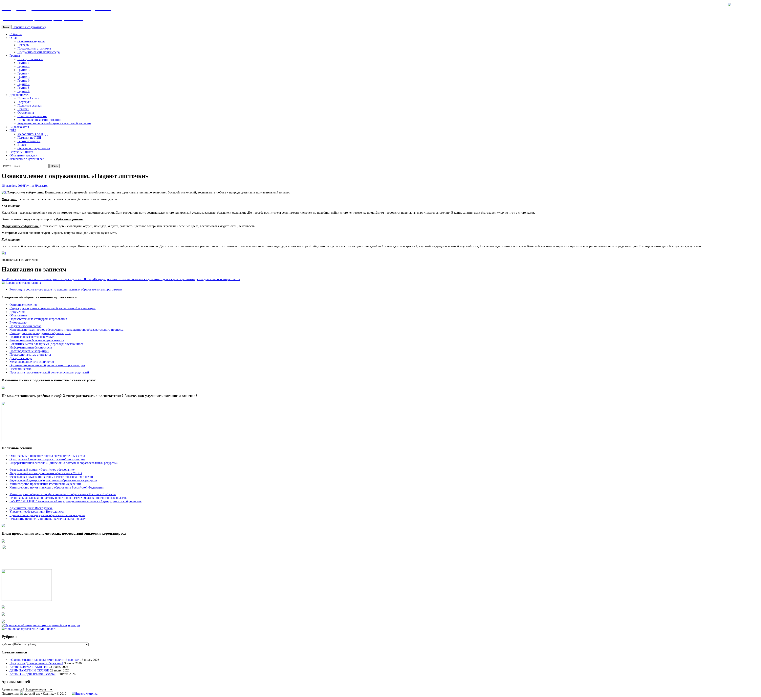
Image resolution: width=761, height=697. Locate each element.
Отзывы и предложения (33, 148)
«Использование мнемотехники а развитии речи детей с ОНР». (47, 279)
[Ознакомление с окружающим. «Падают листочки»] (4, 192)
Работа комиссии (28, 141)
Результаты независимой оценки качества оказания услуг (48, 518)
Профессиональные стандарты (30, 354)
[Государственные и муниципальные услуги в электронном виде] (3, 607)
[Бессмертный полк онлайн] (3, 526)
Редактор (42, 185)
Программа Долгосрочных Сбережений (36, 663)
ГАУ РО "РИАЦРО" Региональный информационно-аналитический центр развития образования (75, 501)
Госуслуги (24, 102)
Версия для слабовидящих (23, 282)
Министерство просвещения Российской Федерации (45, 484)
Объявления (25, 112)
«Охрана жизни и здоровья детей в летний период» (44, 659)
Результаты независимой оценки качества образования (54, 123)
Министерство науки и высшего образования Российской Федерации (57, 487)
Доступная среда (21, 358)
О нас (13, 37)
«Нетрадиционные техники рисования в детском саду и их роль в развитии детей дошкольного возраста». (166, 279)
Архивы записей (13, 689)
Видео (21, 144)
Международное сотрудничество (32, 361)
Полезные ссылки (29, 105)
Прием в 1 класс (28, 98)
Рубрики (7, 644)
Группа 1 (23, 62)
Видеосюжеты (19, 127)
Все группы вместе (30, 59)
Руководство (18, 322)
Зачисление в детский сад (27, 159)
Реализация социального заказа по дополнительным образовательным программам (66, 289)
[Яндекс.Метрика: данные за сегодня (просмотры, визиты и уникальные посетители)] (85, 693)
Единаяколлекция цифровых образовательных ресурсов (47, 515)
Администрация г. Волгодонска (31, 508)
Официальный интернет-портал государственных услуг (47, 455)
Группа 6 (23, 80)
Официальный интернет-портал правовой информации (47, 459)
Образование (18, 315)
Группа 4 (23, 73)
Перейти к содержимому (29, 27)
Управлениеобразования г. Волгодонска (37, 511)
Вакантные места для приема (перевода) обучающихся (46, 344)
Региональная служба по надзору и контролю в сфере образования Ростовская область (68, 497)
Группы (15, 55)
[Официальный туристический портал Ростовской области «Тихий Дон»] (3, 621)
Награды (23, 45)
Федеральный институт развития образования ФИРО (46, 473)
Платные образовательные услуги (32, 336)
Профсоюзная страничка (34, 48)
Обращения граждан (23, 155)
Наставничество (21, 368)
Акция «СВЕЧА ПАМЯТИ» (29, 666)
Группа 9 (23, 91)
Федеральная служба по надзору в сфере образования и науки (51, 476)
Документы (17, 311)
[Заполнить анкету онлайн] (3, 388)
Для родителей (20, 94)
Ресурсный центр (21, 151)
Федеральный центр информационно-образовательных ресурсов (53, 480)
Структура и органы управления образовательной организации (53, 308)
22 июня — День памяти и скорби (32, 674)
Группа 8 (23, 87)
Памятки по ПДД (29, 137)
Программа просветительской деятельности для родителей (49, 372)
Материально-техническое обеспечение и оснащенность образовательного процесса (66, 329)
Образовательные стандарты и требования (38, 319)
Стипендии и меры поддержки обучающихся (40, 333)
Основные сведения (31, 41)
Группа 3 (23, 69)
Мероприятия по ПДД (32, 134)
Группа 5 (23, 77)
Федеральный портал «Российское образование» (42, 469)
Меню (6, 27)
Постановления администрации (39, 119)
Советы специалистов (32, 116)
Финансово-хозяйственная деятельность (37, 340)
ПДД (13, 130)
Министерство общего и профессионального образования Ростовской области (63, 494)
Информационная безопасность (31, 347)
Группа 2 (23, 66)
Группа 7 (23, 84)
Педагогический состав (25, 326)
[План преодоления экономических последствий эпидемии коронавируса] (3, 541)
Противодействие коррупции (29, 351)
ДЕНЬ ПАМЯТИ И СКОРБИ (29, 670)
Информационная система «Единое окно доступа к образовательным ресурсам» (64, 463)
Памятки (23, 109)
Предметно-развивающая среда (38, 52)
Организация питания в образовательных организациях (47, 365)
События (16, 34)
